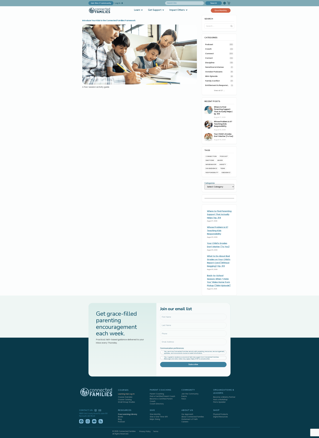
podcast (224, 156)
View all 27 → (219, 90)
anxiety (222, 165)
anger (220, 160)
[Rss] (101, 421)
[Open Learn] (142, 10)
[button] (224, 3)
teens (222, 168)
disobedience (211, 168)
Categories (209, 183)
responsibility (212, 173)
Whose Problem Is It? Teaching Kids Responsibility (223, 124)
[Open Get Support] (163, 10)
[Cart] (228, 2)
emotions (210, 160)
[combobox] (184, 3)
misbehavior (211, 165)
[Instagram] (88, 421)
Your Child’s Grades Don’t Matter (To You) (223, 135)
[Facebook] (81, 421)
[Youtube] (94, 421)
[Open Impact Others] (186, 10)
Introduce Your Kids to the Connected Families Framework (108, 20)
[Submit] (231, 26)
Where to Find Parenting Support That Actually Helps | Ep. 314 (223, 110)
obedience (225, 173)
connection (211, 156)
